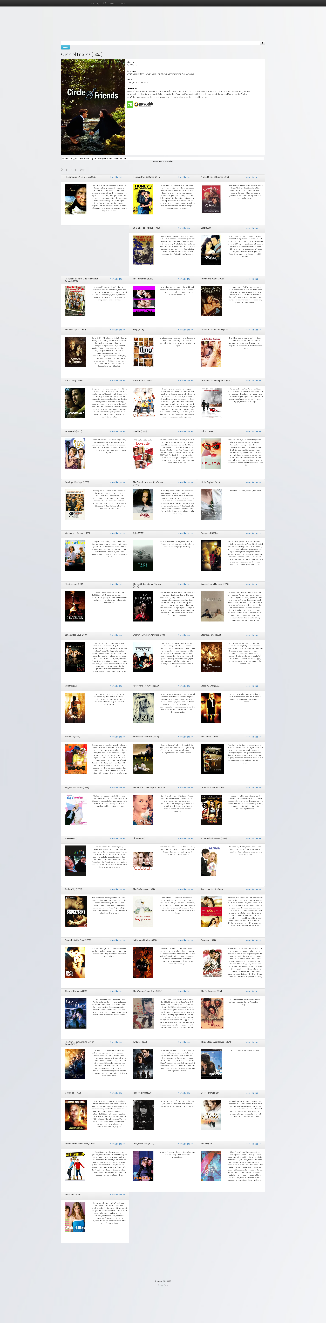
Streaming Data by (159, 161)
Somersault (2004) (209, 533)
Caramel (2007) (72, 685)
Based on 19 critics (145, 105)
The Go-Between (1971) (144, 889)
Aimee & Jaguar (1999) (75, 329)
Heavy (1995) (71, 838)
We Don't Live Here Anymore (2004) (149, 634)
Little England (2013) (211, 482)
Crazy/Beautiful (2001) (143, 1143)
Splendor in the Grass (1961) (78, 940)
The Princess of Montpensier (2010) (149, 787)
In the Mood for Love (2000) (145, 940)
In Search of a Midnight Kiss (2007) (216, 380)
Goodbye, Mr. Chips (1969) (77, 482)
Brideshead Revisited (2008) (146, 736)
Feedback (121, 3)
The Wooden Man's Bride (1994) (147, 991)
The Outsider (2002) (74, 584)
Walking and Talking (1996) (77, 533)
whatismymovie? (98, 3)
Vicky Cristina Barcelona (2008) (215, 329)
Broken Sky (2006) (73, 889)
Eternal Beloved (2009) (211, 634)
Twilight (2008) (140, 1041)
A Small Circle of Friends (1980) (215, 177)
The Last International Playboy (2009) (147, 585)
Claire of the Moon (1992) (76, 991)
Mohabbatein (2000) (142, 380)
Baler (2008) (206, 227)
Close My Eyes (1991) (210, 685)
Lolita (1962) (207, 431)
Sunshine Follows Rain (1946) (146, 227)
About (112, 3)
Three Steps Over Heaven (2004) (216, 1041)
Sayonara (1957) (208, 940)
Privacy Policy (163, 1285)
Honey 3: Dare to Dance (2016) (147, 177)
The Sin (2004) (207, 1143)
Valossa (159, 1281)
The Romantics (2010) (143, 278)
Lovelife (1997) (140, 431)
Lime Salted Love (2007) (76, 634)
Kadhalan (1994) (72, 736)
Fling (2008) (138, 329)
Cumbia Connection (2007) (213, 787)
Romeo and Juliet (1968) (212, 278)
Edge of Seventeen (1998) (77, 787)
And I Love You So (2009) (212, 889)
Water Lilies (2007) (73, 1194)
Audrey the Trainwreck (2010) (146, 685)
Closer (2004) (139, 838)
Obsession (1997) (73, 1092)
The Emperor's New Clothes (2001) (81, 177)
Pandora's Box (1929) (142, 1092)
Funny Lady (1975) (73, 431)
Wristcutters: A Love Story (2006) (80, 1143)
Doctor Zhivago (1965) (211, 1092)
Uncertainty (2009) (74, 380)
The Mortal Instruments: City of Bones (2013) (79, 1043)
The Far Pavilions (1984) (212, 991)
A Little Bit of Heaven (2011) (214, 838)
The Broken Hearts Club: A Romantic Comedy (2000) (81, 280)
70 (130, 104)
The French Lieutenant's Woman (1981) (148, 483)
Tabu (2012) (138, 533)
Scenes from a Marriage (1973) (215, 584)
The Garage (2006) (209, 736)
